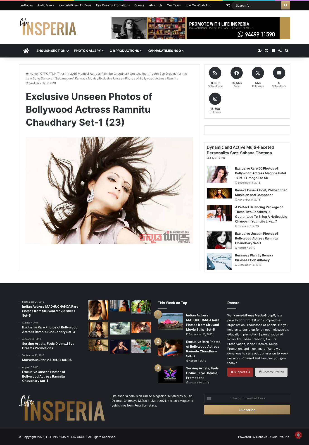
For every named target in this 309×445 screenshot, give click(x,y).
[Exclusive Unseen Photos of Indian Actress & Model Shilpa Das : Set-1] (120, 347)
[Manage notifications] (298, 435)
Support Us (241, 372)
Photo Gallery (87, 51)
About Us (155, 5)
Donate (139, 5)
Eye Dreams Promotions (113, 5)
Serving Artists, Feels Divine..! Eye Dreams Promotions (202, 373)
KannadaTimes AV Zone (75, 5)
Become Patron (273, 372)
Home (33, 73)
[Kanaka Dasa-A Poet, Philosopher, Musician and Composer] (219, 193)
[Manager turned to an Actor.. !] (98, 345)
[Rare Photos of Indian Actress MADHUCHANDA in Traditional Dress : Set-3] (141, 306)
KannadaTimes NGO (164, 51)
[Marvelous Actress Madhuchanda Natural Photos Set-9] (141, 327)
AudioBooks (45, 5)
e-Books (27, 5)
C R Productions (124, 51)
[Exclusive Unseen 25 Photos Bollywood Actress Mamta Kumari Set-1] (98, 330)
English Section (51, 51)
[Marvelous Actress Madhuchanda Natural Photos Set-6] (120, 305)
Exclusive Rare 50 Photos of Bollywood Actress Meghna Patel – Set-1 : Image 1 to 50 (260, 173)
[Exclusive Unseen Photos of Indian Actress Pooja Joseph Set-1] (98, 310)
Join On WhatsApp (198, 5)
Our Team (174, 5)
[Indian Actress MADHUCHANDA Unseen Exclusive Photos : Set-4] (120, 328)
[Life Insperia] (47, 28)
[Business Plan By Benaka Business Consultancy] (219, 261)
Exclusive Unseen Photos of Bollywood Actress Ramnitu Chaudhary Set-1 (256, 238)
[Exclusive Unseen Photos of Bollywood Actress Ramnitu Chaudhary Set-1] (219, 240)
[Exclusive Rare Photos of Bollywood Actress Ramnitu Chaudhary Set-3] (170, 348)
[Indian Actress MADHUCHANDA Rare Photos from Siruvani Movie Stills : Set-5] (170, 321)
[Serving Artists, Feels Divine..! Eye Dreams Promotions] (170, 374)
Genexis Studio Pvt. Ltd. (273, 437)
